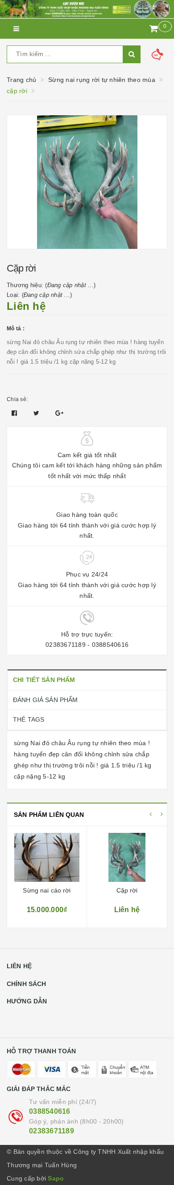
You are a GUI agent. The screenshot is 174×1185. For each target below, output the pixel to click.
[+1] (59, 413)
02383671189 (51, 1131)
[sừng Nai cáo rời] (47, 857)
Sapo (56, 1178)
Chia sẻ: (17, 399)
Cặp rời (127, 890)
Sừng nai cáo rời (46, 890)
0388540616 (49, 1111)
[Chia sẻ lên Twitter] (37, 413)
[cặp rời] (127, 857)
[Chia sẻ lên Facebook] (15, 413)
